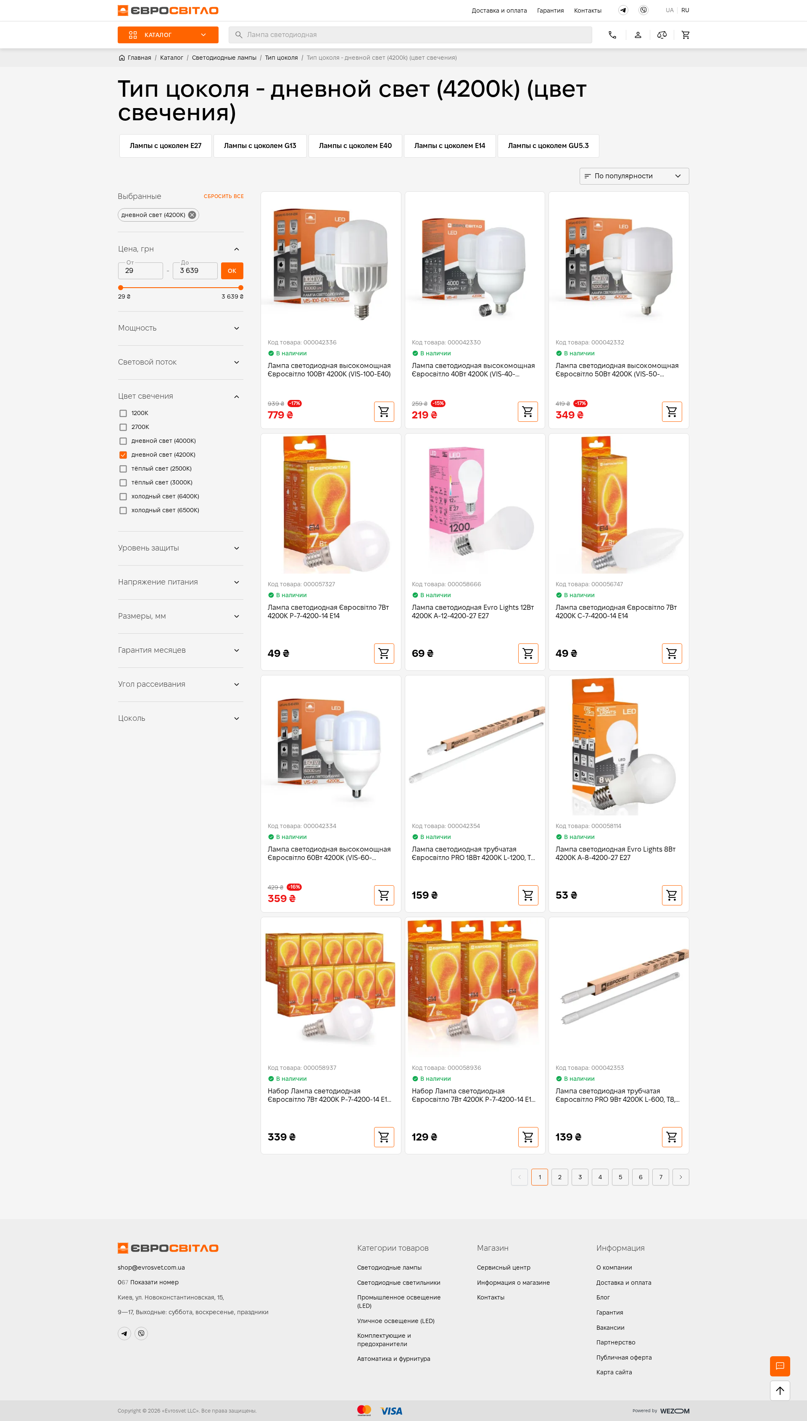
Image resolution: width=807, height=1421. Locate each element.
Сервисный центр (503, 1267)
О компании (614, 1267)
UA (670, 10)
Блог (603, 1297)
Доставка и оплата (499, 10)
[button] (623, 10)
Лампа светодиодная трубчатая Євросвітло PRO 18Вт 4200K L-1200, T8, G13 (474, 854)
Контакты (587, 10)
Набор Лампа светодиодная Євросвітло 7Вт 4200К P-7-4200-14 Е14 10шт (329, 1096)
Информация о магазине (513, 1282)
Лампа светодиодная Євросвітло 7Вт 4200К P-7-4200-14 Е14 (328, 611)
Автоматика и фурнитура (393, 1358)
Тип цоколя (281, 57)
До (185, 263)
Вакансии (610, 1327)
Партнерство (616, 1342)
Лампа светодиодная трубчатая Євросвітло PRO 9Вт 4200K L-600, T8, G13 (615, 1096)
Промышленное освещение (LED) (399, 1301)
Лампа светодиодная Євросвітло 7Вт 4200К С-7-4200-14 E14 (616, 611)
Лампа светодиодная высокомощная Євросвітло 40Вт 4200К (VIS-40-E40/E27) (473, 370)
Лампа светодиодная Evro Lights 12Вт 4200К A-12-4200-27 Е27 (473, 611)
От (130, 263)
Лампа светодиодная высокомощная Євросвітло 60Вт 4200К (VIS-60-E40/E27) (329, 854)
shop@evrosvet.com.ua (151, 1267)
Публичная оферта (624, 1357)
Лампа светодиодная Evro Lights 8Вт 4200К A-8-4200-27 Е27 (615, 853)
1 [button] (540, 1177)
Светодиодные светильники (398, 1282)
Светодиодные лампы (224, 57)
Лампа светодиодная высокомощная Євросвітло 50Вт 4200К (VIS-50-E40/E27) (617, 370)
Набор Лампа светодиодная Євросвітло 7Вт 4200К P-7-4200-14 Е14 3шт (473, 1096)
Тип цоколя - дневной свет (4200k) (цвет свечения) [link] (382, 57)
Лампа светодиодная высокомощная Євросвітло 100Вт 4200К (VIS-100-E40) (329, 370)
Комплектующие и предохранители (384, 1339)
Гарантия (550, 10)
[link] (134, 57)
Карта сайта (614, 1372)
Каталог (171, 57)
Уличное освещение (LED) (396, 1321)
